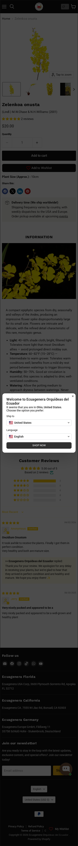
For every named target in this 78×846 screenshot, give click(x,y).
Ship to (10, 416)
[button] (39, 422)
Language (12, 430)
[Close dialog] (73, 396)
